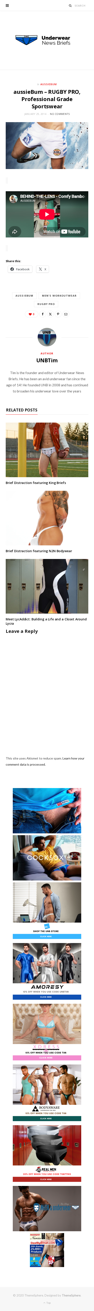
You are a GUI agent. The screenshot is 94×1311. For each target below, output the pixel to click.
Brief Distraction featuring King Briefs (36, 483)
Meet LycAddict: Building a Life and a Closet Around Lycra (46, 621)
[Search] (70, 5)
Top (48, 1302)
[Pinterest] (58, 314)
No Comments (60, 114)
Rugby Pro (46, 304)
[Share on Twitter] (50, 314)
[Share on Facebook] (42, 314)
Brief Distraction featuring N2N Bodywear (39, 551)
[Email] (66, 314)
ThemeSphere (71, 1295)
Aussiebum (48, 84)
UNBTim (47, 360)
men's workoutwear (59, 295)
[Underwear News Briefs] (47, 40)
